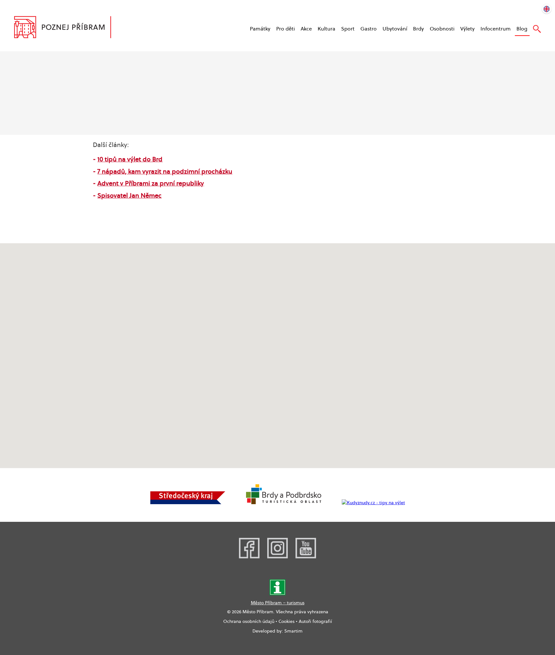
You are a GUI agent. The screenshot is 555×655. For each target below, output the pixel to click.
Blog (521, 28)
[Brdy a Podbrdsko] (283, 502)
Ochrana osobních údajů (248, 621)
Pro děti (285, 28)
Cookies (286, 621)
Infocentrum (495, 28)
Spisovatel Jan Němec (129, 195)
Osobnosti (442, 28)
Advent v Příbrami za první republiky (150, 183)
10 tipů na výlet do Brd (130, 159)
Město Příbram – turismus (277, 602)
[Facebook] (249, 557)
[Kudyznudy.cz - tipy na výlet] (373, 502)
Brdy (418, 28)
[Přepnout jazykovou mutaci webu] (547, 8)
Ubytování (395, 28)
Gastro (368, 28)
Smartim (293, 631)
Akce (306, 28)
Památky (260, 28)
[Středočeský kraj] (187, 502)
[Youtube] (305, 557)
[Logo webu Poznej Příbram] (69, 28)
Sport (348, 28)
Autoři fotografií (315, 621)
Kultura (326, 28)
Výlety (467, 28)
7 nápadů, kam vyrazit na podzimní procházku (164, 171)
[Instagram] (277, 557)
